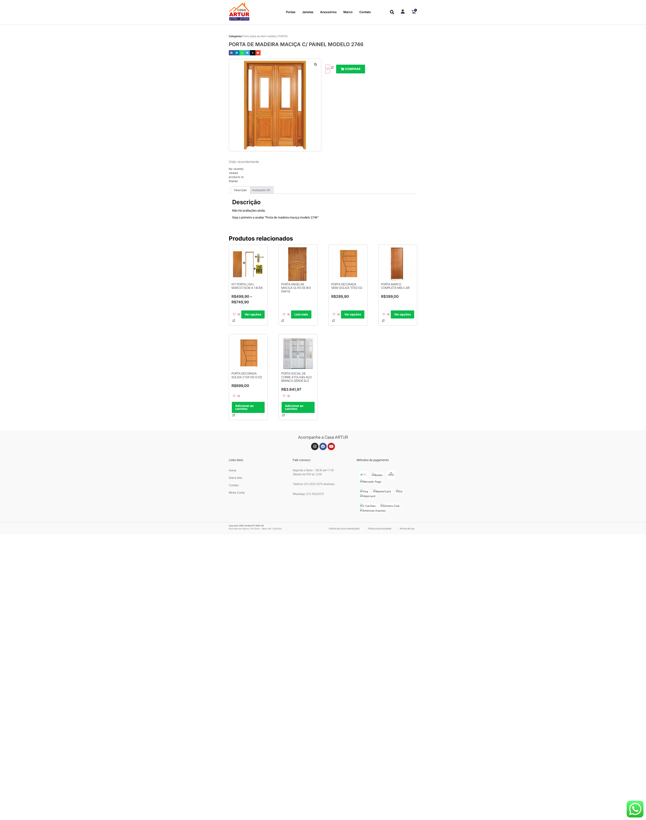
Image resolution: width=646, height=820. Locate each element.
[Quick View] (239, 314)
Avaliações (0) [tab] (261, 190)
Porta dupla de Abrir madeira (260, 36)
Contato (365, 12)
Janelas (307, 12)
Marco (348, 12)
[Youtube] (331, 446)
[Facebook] (323, 446)
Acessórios (328, 12)
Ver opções (253, 314)
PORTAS (283, 36)
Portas (290, 12)
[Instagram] (314, 446)
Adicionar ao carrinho (244, 407)
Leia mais (301, 314)
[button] (392, 12)
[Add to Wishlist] (327, 69)
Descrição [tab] (240, 190)
